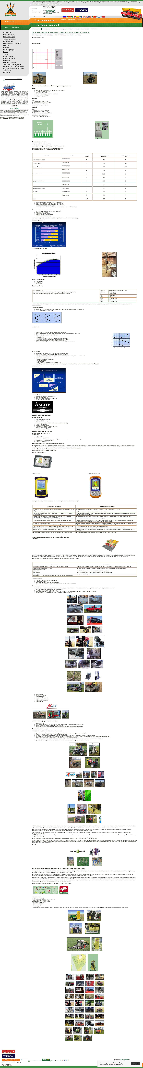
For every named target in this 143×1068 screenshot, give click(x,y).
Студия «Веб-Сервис (124, 1059)
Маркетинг (7, 47)
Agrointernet (71, 19)
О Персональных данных (11, 1059)
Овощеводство (54, 29)
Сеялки (33, 1)
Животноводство (37, 29)
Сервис (54, 2)
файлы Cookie (113, 1063)
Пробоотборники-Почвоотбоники (88, 2)
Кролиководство (77, 32)
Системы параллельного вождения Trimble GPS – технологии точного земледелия (88, 1)
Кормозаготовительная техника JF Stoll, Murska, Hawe (60, 1)
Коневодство (63, 32)
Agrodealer (63, 19)
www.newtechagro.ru (19, 113)
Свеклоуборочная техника (47, 2)
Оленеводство (86, 32)
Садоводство (70, 29)
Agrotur (7, 27)
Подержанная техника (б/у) (12, 43)
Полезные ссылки (9, 62)
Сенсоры (107, 1)
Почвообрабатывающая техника (42, 1)
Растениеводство (46, 29)
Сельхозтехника (8, 35)
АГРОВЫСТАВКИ (9, 21)
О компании (7, 32)
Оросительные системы (123, 2)
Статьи (5, 54)
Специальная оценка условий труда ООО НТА (12, 1062)
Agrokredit (79, 19)
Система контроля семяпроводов (110, 2)
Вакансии (6, 60)
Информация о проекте (120, 1060)
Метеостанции (78, 2)
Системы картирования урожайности (51, 3)
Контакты (6, 72)
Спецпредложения (9, 39)
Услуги (5, 52)
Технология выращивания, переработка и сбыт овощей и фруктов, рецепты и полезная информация (13, 67)
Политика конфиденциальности (8, 1061)
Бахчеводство (63, 29)
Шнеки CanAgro (71, 2)
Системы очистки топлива (62, 2)
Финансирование (9, 58)
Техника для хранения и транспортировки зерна (120, 1)
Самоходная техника (134, 1)
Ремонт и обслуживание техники (88, 29)
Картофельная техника (36, 2)
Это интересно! (8, 56)
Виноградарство (45, 32)
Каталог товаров (9, 37)
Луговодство (70, 32)
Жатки (61, 3)
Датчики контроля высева (133, 2)
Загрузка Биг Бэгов (99, 2)
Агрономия (77, 29)
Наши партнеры (8, 50)
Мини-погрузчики (54, 32)
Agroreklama (15, 27)
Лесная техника (36, 32)
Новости (6, 45)
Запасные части (8, 41)
